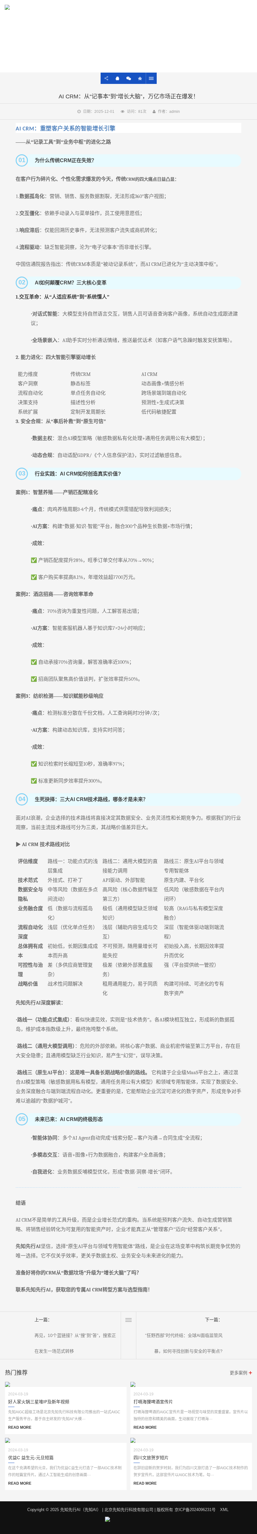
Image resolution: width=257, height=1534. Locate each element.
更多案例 (238, 1372)
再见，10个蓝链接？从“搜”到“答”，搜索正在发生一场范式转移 (75, 1343)
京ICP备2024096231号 (195, 1509)
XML (224, 1509)
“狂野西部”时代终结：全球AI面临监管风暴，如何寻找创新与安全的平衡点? (184, 1343)
